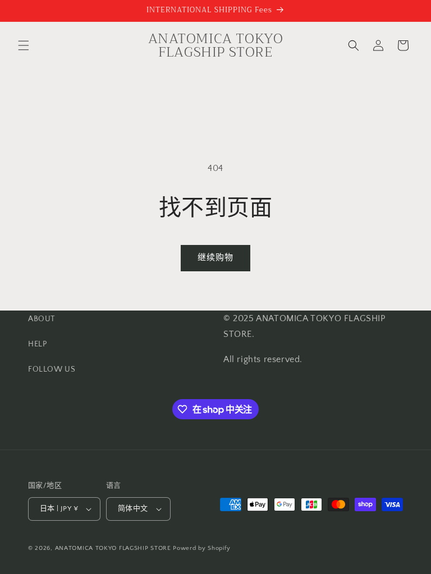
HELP (37, 344)
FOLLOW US (51, 369)
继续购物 (215, 257)
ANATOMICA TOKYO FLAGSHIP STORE (113, 548)
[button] (23, 45)
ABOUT (41, 318)
